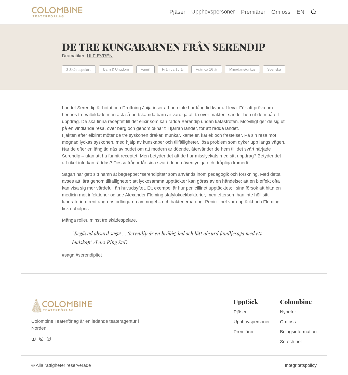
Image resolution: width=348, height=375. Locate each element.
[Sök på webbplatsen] (314, 12)
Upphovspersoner (213, 11)
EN (300, 12)
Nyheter (288, 311)
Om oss (280, 12)
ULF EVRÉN (100, 55)
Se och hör (291, 341)
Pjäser (177, 12)
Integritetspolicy (301, 365)
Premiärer (253, 12)
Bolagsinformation (298, 331)
